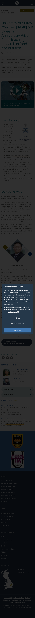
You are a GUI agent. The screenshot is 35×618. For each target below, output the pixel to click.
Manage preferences (17, 324)
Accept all (17, 330)
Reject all (17, 318)
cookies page (12, 312)
